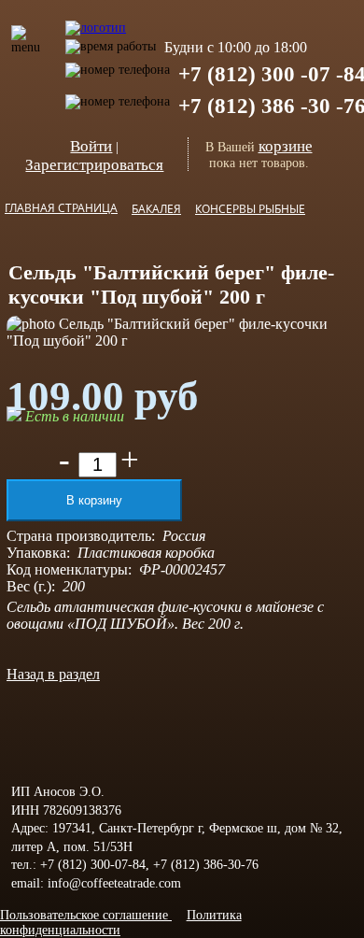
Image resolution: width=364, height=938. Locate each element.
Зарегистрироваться (94, 165)
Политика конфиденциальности (121, 922)
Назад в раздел (53, 674)
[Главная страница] (95, 18)
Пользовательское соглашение (86, 915)
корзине (286, 146)
